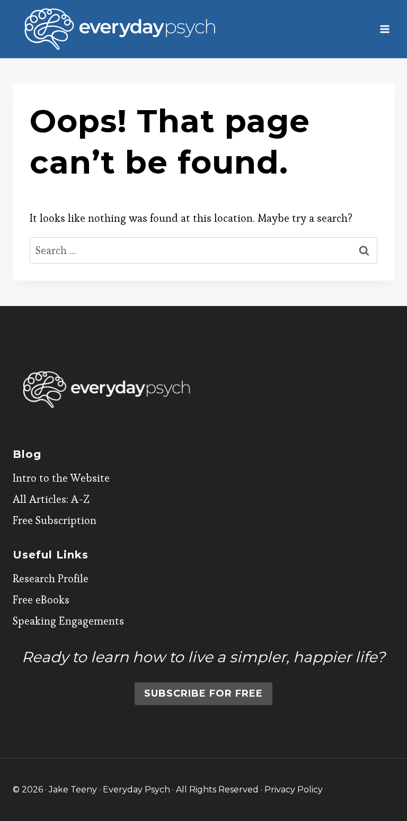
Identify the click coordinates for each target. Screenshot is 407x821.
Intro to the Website (61, 478)
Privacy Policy (293, 789)
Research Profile (51, 578)
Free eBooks (41, 600)
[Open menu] (384, 29)
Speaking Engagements (68, 621)
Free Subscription (54, 520)
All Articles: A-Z (51, 499)
